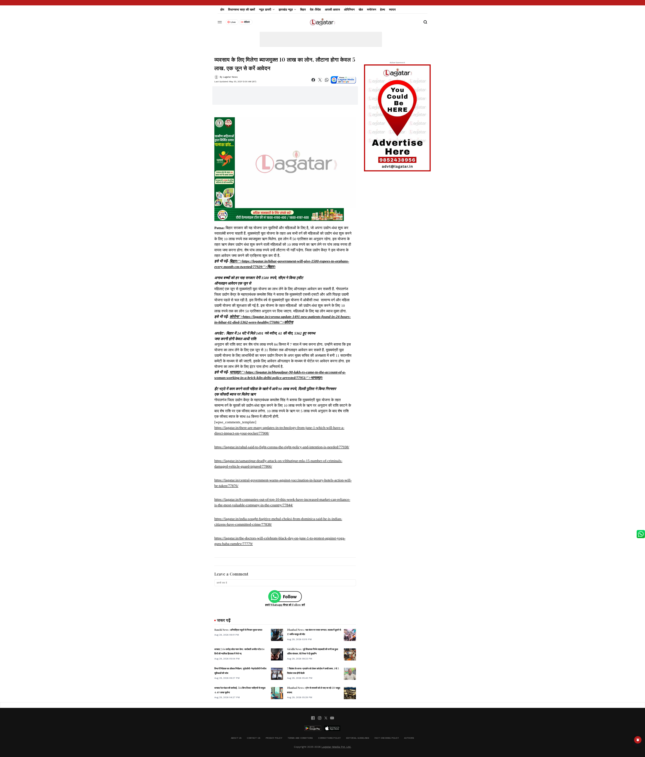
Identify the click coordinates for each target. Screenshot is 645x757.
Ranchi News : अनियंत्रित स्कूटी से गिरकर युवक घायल (238, 629)
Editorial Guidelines (357, 738)
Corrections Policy (329, 738)
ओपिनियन (349, 9)
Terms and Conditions (300, 738)
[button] (220, 22)
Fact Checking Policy (387, 738)
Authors (409, 738)
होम (222, 9)
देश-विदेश (315, 9)
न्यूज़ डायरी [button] (265, 9)
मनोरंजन (371, 9)
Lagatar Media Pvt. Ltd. (336, 746)
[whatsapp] (326, 80)
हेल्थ (382, 9)
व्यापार (392, 9)
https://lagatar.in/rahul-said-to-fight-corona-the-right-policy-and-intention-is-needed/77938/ (281, 447)
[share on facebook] (313, 80)
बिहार (303, 9)
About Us (236, 738)
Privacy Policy (274, 738)
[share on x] (320, 80)
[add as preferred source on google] (343, 80)
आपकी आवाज (332, 9)
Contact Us (253, 738)
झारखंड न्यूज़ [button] (286, 9)
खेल (361, 9)
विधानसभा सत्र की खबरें (241, 9)
